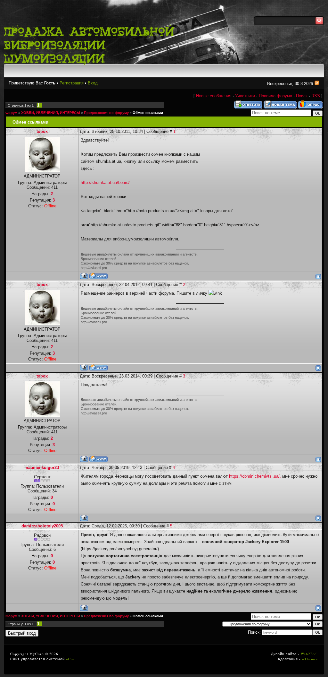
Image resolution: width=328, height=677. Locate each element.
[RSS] (316, 83)
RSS (315, 95)
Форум (11, 113)
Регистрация (72, 83)
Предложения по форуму (106, 113)
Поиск (302, 95)
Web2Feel (309, 653)
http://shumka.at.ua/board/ (105, 182)
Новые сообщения (213, 95)
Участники (245, 95)
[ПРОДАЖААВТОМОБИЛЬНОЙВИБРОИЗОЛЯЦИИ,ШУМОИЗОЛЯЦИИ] (92, 44)
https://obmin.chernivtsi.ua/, (255, 476)
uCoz (70, 658)
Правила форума (275, 95)
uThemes (310, 658)
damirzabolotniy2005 (42, 526)
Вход (93, 83)
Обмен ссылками (148, 113)
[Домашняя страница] (98, 276)
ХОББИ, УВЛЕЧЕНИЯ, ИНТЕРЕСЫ (50, 113)
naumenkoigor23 (42, 467)
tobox (42, 131)
